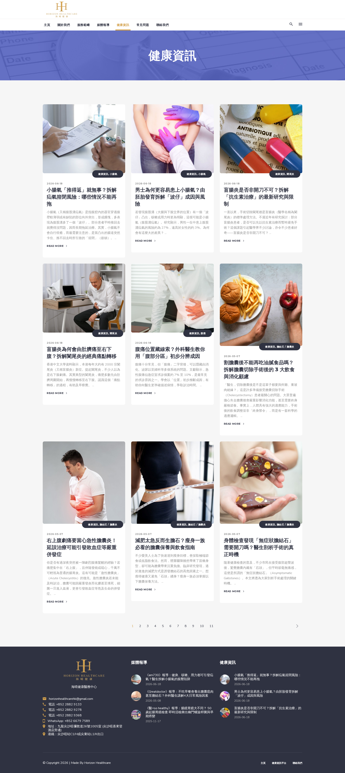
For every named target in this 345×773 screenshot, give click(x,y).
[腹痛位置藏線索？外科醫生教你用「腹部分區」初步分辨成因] (172, 298)
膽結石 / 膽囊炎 (285, 346)
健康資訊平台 (279, 762)
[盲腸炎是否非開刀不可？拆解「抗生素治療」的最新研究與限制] (261, 138)
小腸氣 (113, 173)
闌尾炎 (290, 173)
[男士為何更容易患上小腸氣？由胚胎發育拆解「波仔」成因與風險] (172, 138)
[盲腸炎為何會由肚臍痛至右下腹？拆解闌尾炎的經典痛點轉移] (84, 298)
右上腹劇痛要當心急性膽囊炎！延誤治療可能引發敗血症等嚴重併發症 (82, 547)
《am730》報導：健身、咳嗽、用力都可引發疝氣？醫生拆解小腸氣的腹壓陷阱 (179, 677)
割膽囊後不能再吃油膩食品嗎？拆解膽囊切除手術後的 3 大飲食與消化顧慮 (259, 369)
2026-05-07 (232, 356)
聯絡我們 (297, 762)
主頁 (263, 762)
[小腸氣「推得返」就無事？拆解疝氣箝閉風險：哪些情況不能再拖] (84, 138)
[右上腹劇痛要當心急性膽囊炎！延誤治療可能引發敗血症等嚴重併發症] (84, 482)
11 (211, 626)
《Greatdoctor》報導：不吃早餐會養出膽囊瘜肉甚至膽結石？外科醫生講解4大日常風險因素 (179, 693)
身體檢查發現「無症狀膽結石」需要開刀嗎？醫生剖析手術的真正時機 (259, 547)
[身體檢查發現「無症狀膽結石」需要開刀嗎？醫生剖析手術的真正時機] (261, 482)
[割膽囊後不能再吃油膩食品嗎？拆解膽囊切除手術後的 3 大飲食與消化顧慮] (261, 305)
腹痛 (203, 333)
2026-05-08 (153, 701)
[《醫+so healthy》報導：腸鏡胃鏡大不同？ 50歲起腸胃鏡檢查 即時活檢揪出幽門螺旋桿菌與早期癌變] (137, 715)
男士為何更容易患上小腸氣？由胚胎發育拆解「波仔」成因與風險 (170, 197)
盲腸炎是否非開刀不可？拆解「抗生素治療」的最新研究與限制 (259, 197)
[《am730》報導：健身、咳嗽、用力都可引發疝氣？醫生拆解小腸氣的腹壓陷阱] (137, 679)
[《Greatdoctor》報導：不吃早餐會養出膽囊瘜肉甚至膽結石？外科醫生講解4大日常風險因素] (137, 696)
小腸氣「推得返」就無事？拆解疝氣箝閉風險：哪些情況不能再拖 (82, 197)
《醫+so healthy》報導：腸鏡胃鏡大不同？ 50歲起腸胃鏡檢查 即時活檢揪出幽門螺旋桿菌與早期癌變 (179, 712)
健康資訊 (103, 173)
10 (202, 626)
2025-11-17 (153, 721)
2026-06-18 (55, 183)
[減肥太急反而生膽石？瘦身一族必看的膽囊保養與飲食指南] (172, 482)
